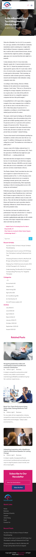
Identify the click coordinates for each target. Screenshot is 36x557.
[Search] (30, 238)
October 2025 (10, 323)
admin (8, 28)
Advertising (9, 289)
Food (5, 520)
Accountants (10, 283)
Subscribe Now (18, 487)
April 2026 (9, 314)
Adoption (9, 286)
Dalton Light (10, 369)
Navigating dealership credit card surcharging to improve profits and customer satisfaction (15, 365)
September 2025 (11, 326)
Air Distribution (10, 299)
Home (5, 509)
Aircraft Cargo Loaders (13, 302)
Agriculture (9, 292)
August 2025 (10, 329)
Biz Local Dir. (21, 553)
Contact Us (7, 522)
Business (21, 28)
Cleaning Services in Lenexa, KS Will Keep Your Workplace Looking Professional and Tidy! (18, 253)
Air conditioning (11, 296)
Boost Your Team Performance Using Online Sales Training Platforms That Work (15, 408)
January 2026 (10, 320)
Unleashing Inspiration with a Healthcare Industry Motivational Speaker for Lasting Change (17, 451)
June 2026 (9, 311)
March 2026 (9, 317)
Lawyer (6, 515)
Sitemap (21, 554)
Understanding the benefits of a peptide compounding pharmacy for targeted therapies (18, 272)
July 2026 (9, 307)
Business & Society (9, 513)
